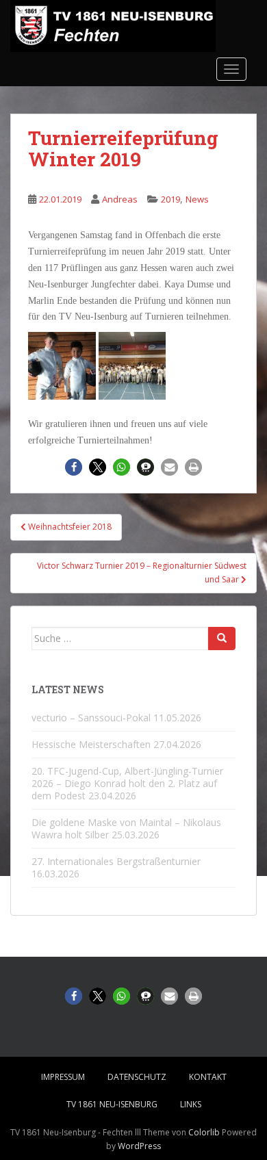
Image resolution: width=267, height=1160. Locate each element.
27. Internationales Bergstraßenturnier (116, 861)
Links (190, 1104)
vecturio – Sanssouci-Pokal (91, 717)
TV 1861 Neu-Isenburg (111, 1104)
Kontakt (208, 1077)
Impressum (63, 1077)
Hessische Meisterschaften (91, 744)
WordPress (139, 1146)
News (197, 199)
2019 (170, 199)
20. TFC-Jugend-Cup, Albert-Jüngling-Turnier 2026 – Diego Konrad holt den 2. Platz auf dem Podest (127, 783)
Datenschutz (136, 1077)
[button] (73, 467)
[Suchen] (222, 638)
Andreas (120, 199)
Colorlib (204, 1132)
